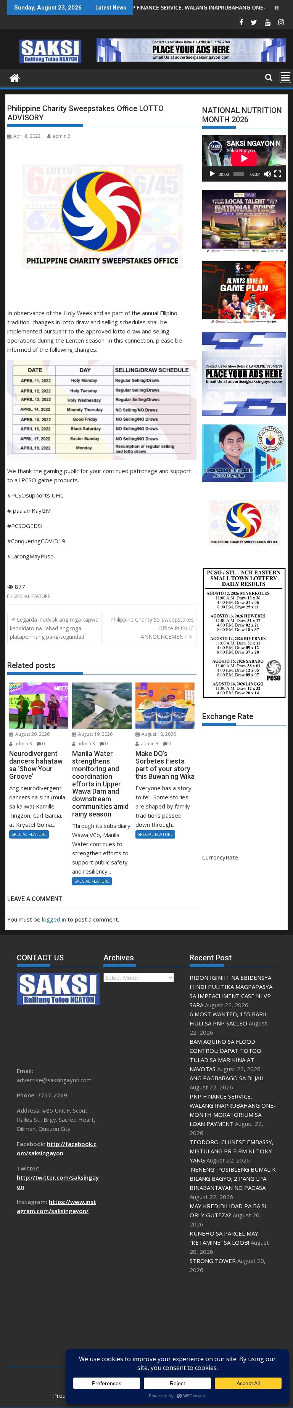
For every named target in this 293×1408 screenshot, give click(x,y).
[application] (244, 158)
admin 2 (61, 136)
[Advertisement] (233, 1321)
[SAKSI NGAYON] (15, 77)
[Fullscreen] (278, 174)
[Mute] (267, 174)
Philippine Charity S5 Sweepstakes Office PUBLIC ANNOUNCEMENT (152, 628)
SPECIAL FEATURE (31, 596)
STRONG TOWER (213, 1260)
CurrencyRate (220, 857)
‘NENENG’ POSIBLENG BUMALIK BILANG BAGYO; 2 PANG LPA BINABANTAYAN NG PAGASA (233, 1178)
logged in (54, 919)
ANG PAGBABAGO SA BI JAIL (227, 1078)
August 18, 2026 (158, 734)
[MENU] (285, 77)
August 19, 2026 (95, 734)
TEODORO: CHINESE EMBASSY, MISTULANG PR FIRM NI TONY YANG (232, 1151)
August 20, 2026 (32, 734)
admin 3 (22, 743)
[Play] (212, 174)
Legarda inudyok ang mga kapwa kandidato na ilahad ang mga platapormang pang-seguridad (54, 628)
